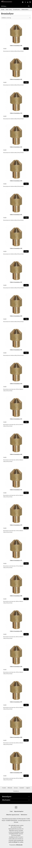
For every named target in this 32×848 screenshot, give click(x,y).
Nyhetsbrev (24, 814)
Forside (2, 9)
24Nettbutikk (19, 845)
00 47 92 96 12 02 (12, 820)
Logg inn (28, 787)
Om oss (16, 787)
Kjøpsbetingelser (18, 811)
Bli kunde (10, 787)
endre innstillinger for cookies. (16, 842)
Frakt (11, 811)
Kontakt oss (16, 791)
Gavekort (22, 787)
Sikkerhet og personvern (12, 814)
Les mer (19, 840)
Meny (4, 6)
